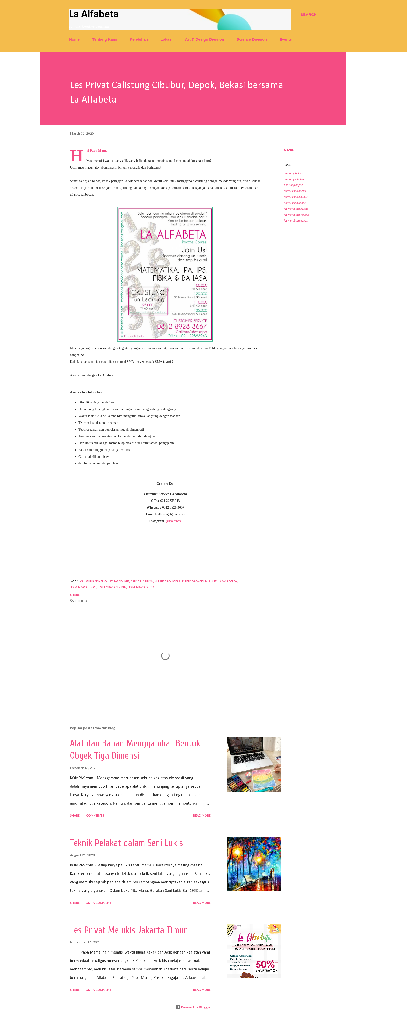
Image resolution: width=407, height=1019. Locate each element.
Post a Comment (98, 902)
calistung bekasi (293, 173)
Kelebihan (139, 39)
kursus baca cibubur (295, 197)
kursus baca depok (295, 203)
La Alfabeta (94, 14)
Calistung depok (293, 185)
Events (285, 39)
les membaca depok (296, 220)
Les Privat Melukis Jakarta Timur (128, 930)
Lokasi (166, 39)
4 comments (94, 815)
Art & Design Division (204, 39)
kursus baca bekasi (295, 191)
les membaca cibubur (296, 214)
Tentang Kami (104, 39)
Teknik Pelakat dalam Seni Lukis (126, 843)
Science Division (252, 39)
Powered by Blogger (195, 1007)
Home (74, 39)
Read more (202, 815)
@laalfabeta (174, 521)
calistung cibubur (294, 179)
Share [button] (289, 149)
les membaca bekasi (296, 209)
